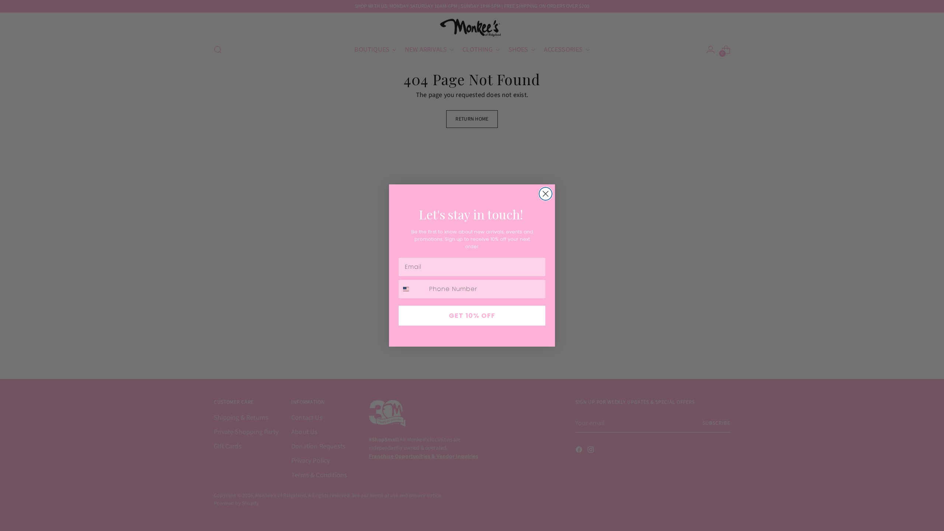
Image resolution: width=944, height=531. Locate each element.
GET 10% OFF (472, 315)
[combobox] (412, 289)
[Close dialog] (545, 193)
